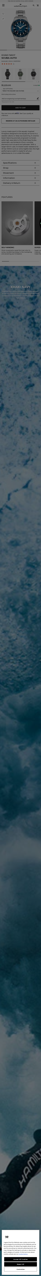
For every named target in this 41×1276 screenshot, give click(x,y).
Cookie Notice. (23, 1254)
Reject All (20, 1264)
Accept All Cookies (20, 1259)
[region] (20, 1252)
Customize (21, 1269)
